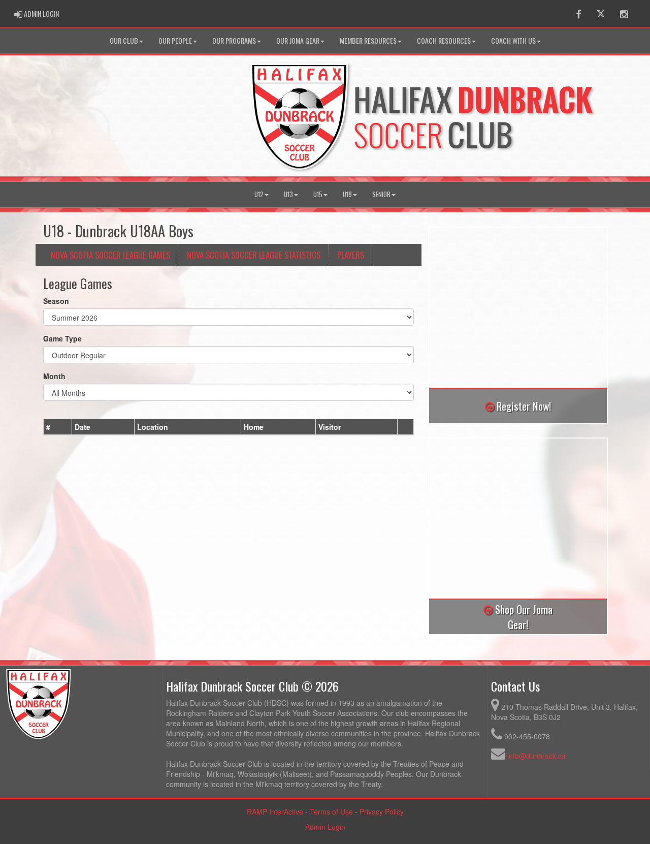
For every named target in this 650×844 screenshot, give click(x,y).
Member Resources (368, 40)
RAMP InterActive (275, 811)
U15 (317, 194)
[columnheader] (58, 427)
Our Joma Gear (297, 40)
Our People (175, 40)
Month (54, 376)
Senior (381, 194)
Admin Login (325, 827)
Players (350, 254)
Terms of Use (331, 811)
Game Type (62, 338)
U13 (288, 194)
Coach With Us (513, 40)
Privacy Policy (382, 811)
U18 (347, 194)
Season (56, 301)
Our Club (124, 40)
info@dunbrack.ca (536, 756)
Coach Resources (444, 40)
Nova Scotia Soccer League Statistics (253, 254)
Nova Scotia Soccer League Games (110, 254)
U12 (259, 194)
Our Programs (234, 40)
